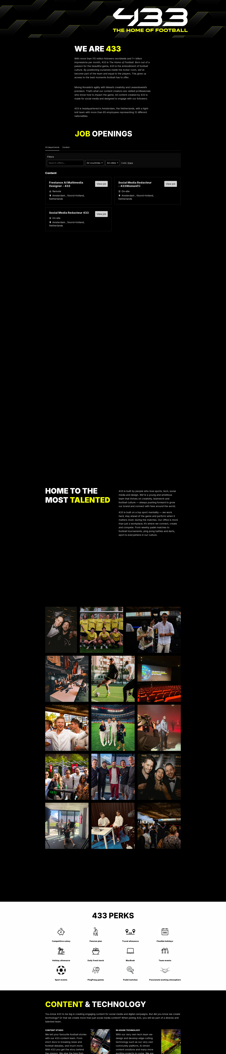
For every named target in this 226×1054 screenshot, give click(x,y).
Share (130, 163)
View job (101, 183)
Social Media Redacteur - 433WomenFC (135, 184)
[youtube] (173, 4)
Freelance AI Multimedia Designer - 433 (66, 184)
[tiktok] (178, 4)
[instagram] (168, 4)
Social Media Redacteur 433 (69, 212)
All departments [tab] (52, 147)
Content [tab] (65, 147)
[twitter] (157, 4)
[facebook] (163, 4)
